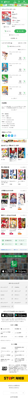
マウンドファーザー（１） (15, 52)
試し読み (7, 26)
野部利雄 (14, 14)
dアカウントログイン (6, 340)
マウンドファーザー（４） (15, 86)
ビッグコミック (9, 121)
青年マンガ (9, 117)
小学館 (7, 115)
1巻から (19, 49)
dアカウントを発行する (14, 385)
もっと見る (23, 167)
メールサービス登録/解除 (5, 332)
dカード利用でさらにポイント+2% (18, 24)
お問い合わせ (4, 336)
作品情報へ (13, 38)
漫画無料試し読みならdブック (6, 249)
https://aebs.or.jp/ (13, 372)
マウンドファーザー (11, 123)
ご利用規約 (3, 348)
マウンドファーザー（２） (15, 63)
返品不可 (13, 26)
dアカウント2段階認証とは (5, 355)
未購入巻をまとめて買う (15, 46)
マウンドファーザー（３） (15, 75)
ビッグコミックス (10, 119)
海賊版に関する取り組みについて (5, 360)
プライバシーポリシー (5, 352)
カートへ (9, 31)
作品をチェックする (15, 34)
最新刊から (24, 49)
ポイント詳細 (15, 22)
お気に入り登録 (23, 43)
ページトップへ (14, 392)
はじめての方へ (6, 328)
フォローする (16, 14)
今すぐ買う (21, 31)
